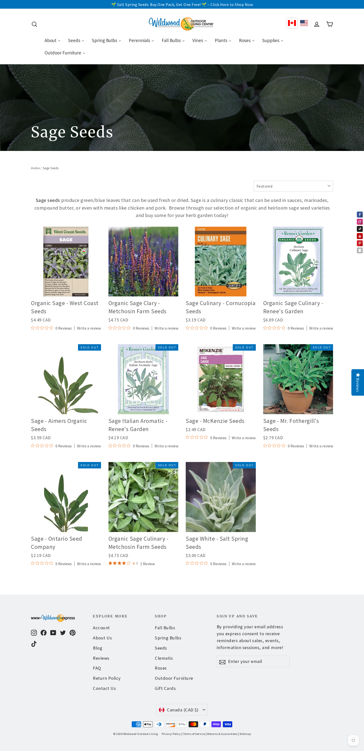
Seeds (161, 648)
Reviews (101, 658)
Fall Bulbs (165, 627)
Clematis (164, 658)
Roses (161, 668)
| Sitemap (244, 734)
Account (101, 627)
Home (35, 168)
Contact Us (104, 688)
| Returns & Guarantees (221, 734)
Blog (97, 648)
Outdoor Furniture (174, 678)
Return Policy (107, 678)
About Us (102, 638)
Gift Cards (165, 688)
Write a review (89, 328)
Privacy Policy (171, 734)
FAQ (97, 668)
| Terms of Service (193, 734)
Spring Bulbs (168, 638)
